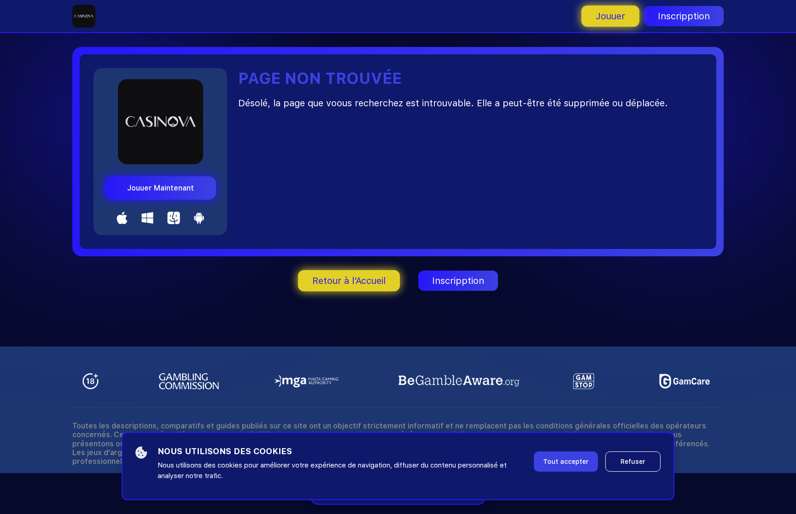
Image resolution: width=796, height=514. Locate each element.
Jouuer (610, 16)
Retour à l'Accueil (349, 280)
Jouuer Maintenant (160, 188)
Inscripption (684, 16)
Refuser (632, 461)
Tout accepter (566, 461)
